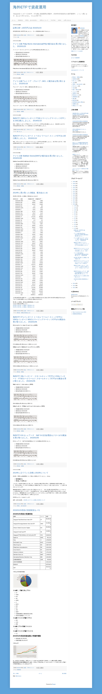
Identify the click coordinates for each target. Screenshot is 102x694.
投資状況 (20, 20)
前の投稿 (64, 673)
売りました (75, 86)
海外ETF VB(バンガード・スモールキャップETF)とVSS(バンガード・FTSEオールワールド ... (81, 267)
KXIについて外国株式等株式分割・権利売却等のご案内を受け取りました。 (81, 144)
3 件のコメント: (30, 35)
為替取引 (75, 93)
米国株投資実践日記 (77, 313)
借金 (74, 98)
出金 (74, 87)
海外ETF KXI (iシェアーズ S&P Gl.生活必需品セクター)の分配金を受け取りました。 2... (81, 272)
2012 (74, 287)
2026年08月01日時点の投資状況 (80, 121)
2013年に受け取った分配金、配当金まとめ (23, 305)
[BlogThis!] (38, 35)
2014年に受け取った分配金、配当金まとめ (30, 193)
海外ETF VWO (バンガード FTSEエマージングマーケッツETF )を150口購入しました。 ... (81, 244)
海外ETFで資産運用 (29, 7)
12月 (75, 205)
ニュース (75, 91)
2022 (74, 189)
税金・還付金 (76, 89)
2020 (74, 193)
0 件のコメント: (30, 72)
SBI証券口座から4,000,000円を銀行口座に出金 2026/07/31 (80, 114)
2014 (74, 283)
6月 (75, 218)
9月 (75, 212)
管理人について (44, 20)
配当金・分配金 (20, 74)
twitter (59, 20)
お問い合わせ (67, 20)
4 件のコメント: (30, 129)
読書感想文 (75, 96)
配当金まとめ (27, 312)
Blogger (54, 684)
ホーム (13, 20)
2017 (74, 200)
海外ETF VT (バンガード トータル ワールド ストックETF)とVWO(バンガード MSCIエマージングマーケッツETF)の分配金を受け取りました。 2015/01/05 (39, 319)
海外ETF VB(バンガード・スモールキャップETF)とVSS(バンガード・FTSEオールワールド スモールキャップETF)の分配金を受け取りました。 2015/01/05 (39, 378)
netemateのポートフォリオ (77, 70)
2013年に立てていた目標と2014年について (34, 500)
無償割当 (75, 103)
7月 (75, 216)
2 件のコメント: (30, 503)
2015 (74, 204)
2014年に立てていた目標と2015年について (30, 473)
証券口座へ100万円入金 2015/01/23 (27, 28)
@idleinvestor (74, 294)
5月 (75, 220)
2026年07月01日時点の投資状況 (80, 134)
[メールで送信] (37, 35)
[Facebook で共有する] (41, 35)
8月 (75, 214)
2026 (74, 181)
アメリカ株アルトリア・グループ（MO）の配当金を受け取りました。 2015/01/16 (81, 239)
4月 (75, 222)
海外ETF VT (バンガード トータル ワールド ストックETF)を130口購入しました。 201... (81, 250)
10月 (75, 210)
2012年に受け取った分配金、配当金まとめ (23, 307)
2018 (74, 198)
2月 (75, 226)
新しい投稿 (16, 673)
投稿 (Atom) (18, 676)
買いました (19, 131)
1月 (75, 228)
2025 (74, 183)
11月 (75, 208)
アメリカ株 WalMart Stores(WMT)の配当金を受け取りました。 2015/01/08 (81, 254)
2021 (74, 191)
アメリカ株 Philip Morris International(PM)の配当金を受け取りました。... (81, 235)
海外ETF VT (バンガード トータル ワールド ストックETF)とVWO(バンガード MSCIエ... (81, 262)
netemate (82, 28)
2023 (74, 187)
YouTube (53, 20)
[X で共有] (40, 35)
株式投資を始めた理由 (78, 102)
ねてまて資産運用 (75, 57)
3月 (75, 224)
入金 (18, 37)
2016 (74, 202)
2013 (74, 285)
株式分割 (75, 100)
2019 (74, 195)
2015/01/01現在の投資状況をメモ (26, 510)
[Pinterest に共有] (42, 35)
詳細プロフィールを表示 (77, 51)
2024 (74, 185)
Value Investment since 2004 (79, 312)
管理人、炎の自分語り (31, 20)
